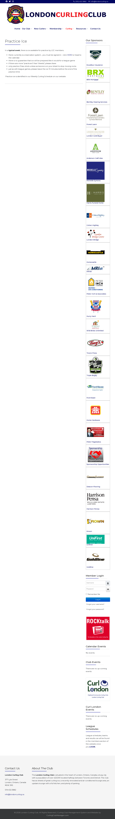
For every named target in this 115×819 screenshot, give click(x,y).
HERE (69, 55)
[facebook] (6, 1)
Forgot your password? (95, 609)
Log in (97, 600)
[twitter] (10, 1)
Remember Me (94, 594)
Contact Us (95, 29)
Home (17, 29)
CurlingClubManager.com (57, 815)
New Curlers (40, 29)
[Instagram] (13, 1)
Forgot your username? (95, 604)
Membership (56, 29)
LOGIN (92, 747)
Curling (69, 29)
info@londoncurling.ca (99, 1)
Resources (81, 29)
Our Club (26, 29)
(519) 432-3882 (80, 1)
